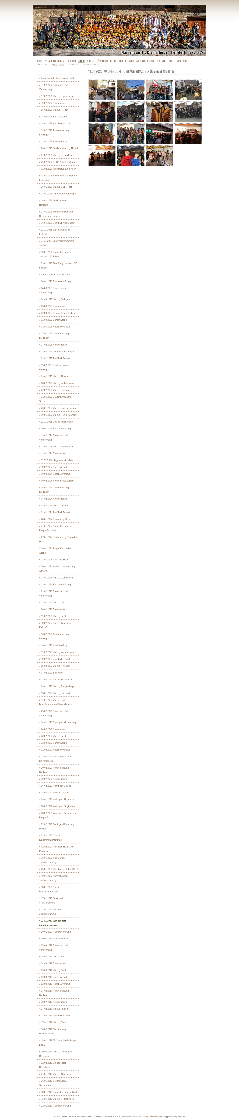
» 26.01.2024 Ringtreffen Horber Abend (55, 550)
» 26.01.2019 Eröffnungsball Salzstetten (53, 1083)
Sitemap (144, 1117)
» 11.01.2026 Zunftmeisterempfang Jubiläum (56, 243)
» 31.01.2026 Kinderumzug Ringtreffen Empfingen (58, 177)
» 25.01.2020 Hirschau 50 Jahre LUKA (58, 869)
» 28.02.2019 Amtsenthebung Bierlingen (54, 992)
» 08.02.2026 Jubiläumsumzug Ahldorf (58, 148)
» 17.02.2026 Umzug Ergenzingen (56, 96)
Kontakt (136, 1117)
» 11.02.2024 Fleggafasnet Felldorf (56, 460)
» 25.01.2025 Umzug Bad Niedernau (57, 408)
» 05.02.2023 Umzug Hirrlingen (54, 666)
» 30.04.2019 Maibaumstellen (54, 938)
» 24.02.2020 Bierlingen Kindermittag (57, 722)
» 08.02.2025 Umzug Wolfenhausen (57, 383)
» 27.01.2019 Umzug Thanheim (55, 1074)
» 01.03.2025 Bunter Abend (53, 320)
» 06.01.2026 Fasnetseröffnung (55, 281)
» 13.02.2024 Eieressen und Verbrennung (53, 437)
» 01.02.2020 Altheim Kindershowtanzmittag (50, 837)
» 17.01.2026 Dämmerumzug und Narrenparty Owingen (56, 213)
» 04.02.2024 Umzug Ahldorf (53, 505)
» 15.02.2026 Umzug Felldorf (53, 110)
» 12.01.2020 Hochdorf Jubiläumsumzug (50, 911)
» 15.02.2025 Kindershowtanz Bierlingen (54, 367)
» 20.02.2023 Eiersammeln (52, 609)
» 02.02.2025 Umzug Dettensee (55, 390)
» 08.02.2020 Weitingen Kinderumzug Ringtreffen (58, 815)
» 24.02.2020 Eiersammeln (52, 729)
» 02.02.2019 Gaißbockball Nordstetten (52, 1065)
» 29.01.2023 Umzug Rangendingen (57, 686)
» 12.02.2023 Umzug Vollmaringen (56, 652)
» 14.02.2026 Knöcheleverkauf (54, 123)
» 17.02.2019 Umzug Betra (52, 1022)
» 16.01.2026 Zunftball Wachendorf (57, 223)
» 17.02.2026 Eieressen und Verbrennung (53, 87)
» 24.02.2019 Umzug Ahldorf (53, 1008)
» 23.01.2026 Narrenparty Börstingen (57, 193)
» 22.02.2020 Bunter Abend (53, 743)
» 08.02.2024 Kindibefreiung (53, 498)
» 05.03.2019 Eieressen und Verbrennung (53, 947)
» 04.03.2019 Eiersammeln (52, 963)
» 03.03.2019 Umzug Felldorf (53, 970)
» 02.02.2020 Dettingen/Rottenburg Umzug (56, 826)
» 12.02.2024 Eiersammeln (52, 453)
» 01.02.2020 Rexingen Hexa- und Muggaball (56, 848)
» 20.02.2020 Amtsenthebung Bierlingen (54, 769)
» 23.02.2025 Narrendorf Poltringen (56, 351)
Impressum (126, 1117)
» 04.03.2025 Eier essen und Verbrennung (53, 290)
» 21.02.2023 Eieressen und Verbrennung (53, 593)
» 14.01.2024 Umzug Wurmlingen (56, 577)
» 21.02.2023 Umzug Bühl (52, 602)
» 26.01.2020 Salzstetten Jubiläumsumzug (52, 860)
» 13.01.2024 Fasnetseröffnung (55, 584)
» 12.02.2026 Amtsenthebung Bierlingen (54, 132)
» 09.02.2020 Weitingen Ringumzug (57, 799)
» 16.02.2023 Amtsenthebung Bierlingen (54, 636)
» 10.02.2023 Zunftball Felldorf (54, 659)
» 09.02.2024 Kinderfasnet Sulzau (56, 480)
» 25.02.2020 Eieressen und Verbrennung (53, 713)
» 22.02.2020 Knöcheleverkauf (54, 749)
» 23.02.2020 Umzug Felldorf (53, 736)
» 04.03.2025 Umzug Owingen (54, 299)
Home (55, 64)
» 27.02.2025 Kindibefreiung (53, 344)
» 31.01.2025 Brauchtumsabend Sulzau (55, 399)
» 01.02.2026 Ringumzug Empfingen (57, 169)
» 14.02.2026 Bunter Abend (53, 116)
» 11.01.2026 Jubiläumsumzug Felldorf (54, 231)
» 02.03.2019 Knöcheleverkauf (54, 984)
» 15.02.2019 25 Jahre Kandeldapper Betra (57, 1042)
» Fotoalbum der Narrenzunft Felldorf (57, 78)
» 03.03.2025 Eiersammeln (52, 306)
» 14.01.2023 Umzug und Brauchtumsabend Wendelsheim (55, 702)
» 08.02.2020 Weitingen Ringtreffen (57, 806)
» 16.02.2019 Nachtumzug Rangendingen (52, 1031)
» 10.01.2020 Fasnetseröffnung (55, 931)
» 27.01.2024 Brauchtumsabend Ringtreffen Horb (55, 528)
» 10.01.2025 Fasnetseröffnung (55, 428)
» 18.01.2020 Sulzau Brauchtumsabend (49, 889)
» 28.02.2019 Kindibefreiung (53, 1002)
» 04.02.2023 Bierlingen (51, 672)
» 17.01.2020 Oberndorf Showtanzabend (51, 900)
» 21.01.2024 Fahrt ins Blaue (53, 559)
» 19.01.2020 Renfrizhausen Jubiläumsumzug (53, 878)
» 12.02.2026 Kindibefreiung (53, 141)
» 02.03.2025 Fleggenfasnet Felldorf (57, 313)
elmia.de (181, 1117)
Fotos (61, 64)
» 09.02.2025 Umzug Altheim (53, 376)
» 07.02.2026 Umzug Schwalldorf (56, 155)
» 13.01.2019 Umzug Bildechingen (56, 1099)
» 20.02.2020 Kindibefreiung (53, 779)
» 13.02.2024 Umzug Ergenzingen (56, 446)
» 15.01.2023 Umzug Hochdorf (54, 693)
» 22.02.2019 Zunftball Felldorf (54, 1015)
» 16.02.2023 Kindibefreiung (53, 645)
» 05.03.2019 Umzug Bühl (52, 956)
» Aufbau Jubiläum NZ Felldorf (54, 274)
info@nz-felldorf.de (158, 1117)
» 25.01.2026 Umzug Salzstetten (55, 187)
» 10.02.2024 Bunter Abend (53, 467)
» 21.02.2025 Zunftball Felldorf (54, 358)
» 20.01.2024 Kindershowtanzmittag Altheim (57, 568)
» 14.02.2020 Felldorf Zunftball (54, 792)
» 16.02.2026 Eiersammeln (52, 103)
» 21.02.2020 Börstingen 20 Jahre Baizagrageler (56, 758)
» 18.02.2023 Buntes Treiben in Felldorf (55, 625)
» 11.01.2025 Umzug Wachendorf (56, 421)
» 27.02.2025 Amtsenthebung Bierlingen (54, 335)
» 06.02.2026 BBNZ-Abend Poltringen (58, 162)
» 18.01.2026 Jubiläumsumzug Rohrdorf (54, 202)
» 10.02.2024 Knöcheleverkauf (54, 474)
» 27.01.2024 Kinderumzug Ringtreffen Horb (58, 539)
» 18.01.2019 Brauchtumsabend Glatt (58, 1092)
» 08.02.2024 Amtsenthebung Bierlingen (54, 489)
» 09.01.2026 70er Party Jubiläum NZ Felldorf (58, 265)
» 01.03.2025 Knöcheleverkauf (54, 326)
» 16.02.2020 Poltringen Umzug (55, 785)
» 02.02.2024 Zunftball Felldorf (54, 512)
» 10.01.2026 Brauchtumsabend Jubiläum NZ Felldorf (55, 254)
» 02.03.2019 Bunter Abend (53, 977)
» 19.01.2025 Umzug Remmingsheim (58, 415)
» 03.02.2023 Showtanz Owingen (55, 679)
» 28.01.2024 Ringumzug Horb (54, 519)
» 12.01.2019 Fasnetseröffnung (55, 1105)
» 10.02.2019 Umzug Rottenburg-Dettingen (56, 1053)
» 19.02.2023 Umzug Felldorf (53, 616)
